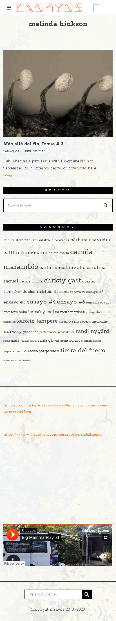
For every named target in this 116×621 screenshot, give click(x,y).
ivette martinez (72, 312)
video (6, 360)
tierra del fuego (82, 351)
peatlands (30, 332)
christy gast (62, 281)
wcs (14, 360)
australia (46, 240)
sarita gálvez (48, 341)
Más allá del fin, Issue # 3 (33, 144)
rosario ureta (29, 340)
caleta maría (59, 253)
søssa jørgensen (43, 351)
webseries (24, 360)
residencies (11, 341)
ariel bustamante (16, 240)
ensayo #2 (95, 291)
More (7, 176)
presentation (66, 332)
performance (48, 332)
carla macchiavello (62, 267)
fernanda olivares (98, 303)
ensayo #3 (14, 302)
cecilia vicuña (31, 281)
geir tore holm (15, 312)
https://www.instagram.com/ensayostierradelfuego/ (53, 434)
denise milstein (37, 291)
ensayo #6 (71, 301)
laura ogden (82, 322)
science (75, 340)
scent (64, 341)
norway (12, 331)
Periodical (35, 151)
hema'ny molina (43, 311)
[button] (106, 205)
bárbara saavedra (90, 240)
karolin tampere (37, 321)
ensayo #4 (41, 301)
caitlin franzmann (25, 252)
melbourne (100, 321)
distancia (61, 291)
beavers (62, 240)
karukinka (66, 322)
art (35, 240)
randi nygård (92, 331)
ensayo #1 (77, 292)
